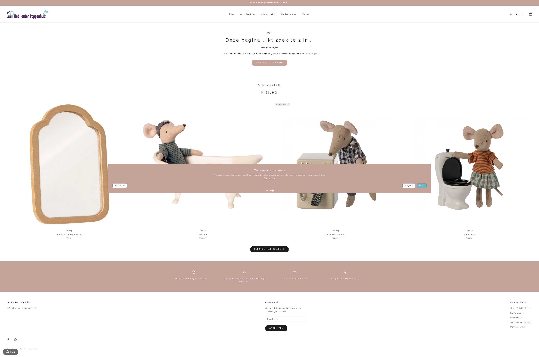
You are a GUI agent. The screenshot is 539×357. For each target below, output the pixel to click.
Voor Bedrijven (247, 14)
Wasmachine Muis (336, 234)
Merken (306, 14)
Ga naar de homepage (269, 62)
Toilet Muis (470, 234)
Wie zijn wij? (268, 14)
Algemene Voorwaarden (521, 322)
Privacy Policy (516, 317)
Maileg (69, 231)
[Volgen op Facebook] (8, 339)
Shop (231, 14)
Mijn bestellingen (518, 327)
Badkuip (202, 234)
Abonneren (276, 328)
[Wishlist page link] (523, 14)
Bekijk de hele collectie (269, 249)
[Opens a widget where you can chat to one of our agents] (10, 352)
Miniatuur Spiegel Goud (69, 234)
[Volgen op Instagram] (15, 339)
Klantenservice (288, 14)
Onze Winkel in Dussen (520, 308)
